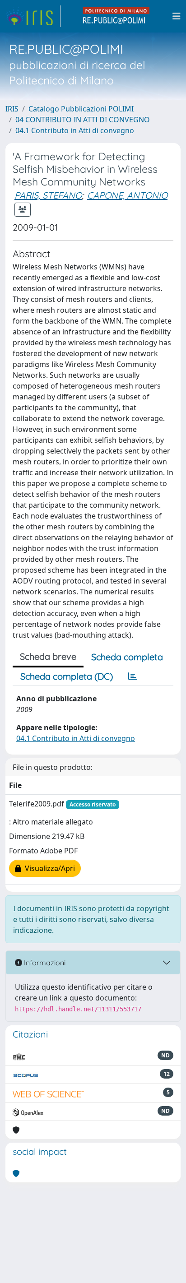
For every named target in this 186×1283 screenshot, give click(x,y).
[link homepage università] (116, 16)
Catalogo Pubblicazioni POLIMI (81, 109)
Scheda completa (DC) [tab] (66, 676)
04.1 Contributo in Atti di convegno (74, 130)
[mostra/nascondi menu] (176, 16)
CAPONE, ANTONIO (127, 195)
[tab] (133, 676)
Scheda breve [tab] (48, 656)
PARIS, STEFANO (48, 195)
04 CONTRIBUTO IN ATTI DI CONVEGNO (82, 120)
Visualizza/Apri (48, 868)
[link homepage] (32, 16)
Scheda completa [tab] (127, 656)
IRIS (12, 109)
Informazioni (43, 962)
